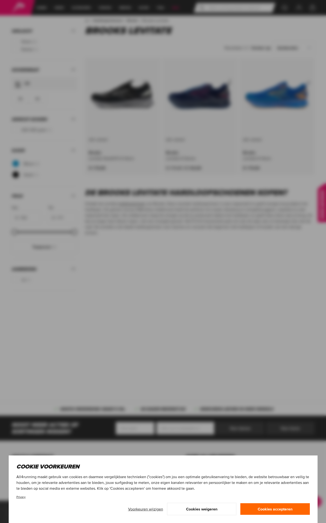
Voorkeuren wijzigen (145, 509)
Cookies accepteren (275, 509)
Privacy (21, 496)
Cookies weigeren (201, 509)
